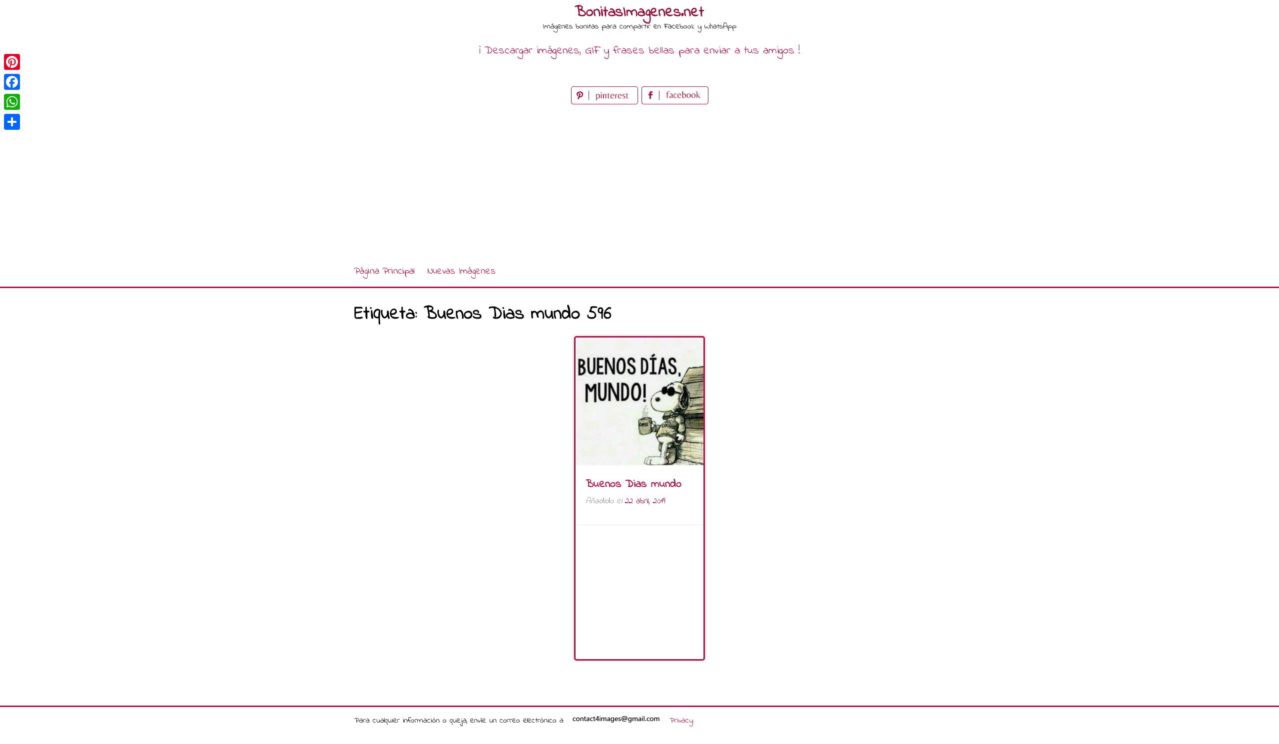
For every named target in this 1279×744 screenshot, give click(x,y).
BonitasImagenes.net (639, 12)
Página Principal (384, 271)
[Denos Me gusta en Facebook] (674, 102)
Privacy (681, 721)
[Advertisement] (639, 182)
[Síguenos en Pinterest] (606, 102)
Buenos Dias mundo (633, 484)
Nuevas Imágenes (461, 271)
